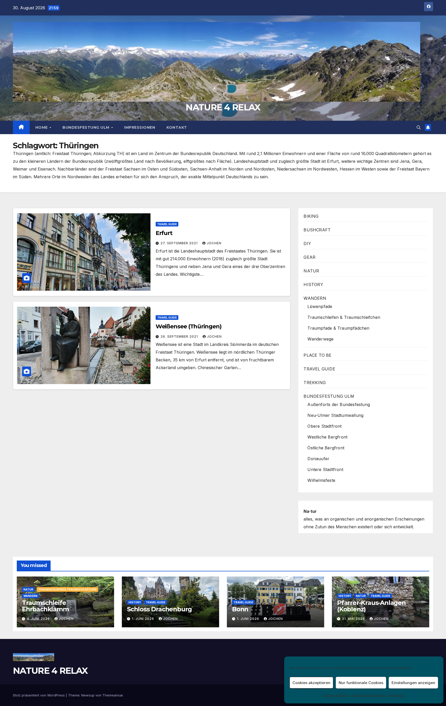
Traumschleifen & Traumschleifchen (343, 317)
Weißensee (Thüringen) (188, 326)
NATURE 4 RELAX (223, 107)
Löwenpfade (319, 306)
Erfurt (164, 233)
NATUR (311, 270)
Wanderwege (320, 339)
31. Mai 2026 (354, 619)
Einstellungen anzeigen (413, 682)
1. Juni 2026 (143, 619)
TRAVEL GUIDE (167, 224)
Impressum (396, 695)
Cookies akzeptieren (311, 682)
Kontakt (176, 127)
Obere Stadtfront (324, 426)
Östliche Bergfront (325, 447)
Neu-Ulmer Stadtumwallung (335, 415)
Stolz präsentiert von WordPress (39, 695)
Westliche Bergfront (327, 437)
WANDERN (315, 298)
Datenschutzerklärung (368, 695)
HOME (42, 127)
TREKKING (315, 382)
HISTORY (313, 284)
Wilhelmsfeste (321, 480)
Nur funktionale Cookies (361, 682)
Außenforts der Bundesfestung (338, 404)
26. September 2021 (180, 336)
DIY (307, 243)
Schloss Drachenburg (159, 609)
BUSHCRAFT (317, 229)
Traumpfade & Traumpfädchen (338, 328)
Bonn (240, 609)
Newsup (87, 695)
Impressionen (139, 127)
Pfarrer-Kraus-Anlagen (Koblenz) (371, 606)
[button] (419, 127)
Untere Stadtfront (325, 469)
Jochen (214, 243)
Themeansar (112, 695)
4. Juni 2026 (39, 619)
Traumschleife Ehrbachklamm (45, 606)
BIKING (311, 216)
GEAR (309, 257)
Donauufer (318, 458)
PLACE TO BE (317, 355)
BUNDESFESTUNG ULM (86, 127)
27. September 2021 (180, 243)
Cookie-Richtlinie (336, 695)
